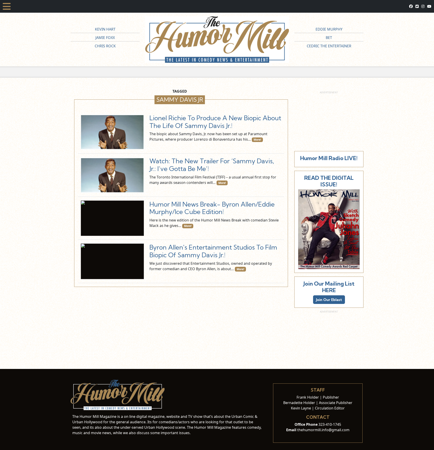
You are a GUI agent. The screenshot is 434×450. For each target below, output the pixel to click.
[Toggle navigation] (7, 6)
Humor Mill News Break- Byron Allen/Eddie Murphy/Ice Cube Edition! (212, 208)
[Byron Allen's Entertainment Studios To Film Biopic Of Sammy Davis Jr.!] (112, 261)
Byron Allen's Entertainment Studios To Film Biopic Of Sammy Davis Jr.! (213, 251)
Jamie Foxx (105, 37)
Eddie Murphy (329, 29)
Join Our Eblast (329, 299)
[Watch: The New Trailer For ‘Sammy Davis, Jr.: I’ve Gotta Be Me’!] (112, 175)
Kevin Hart (105, 29)
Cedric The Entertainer (329, 45)
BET (329, 37)
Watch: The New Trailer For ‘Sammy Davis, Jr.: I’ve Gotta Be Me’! (211, 165)
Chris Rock (105, 45)
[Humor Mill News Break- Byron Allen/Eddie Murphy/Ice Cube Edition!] (112, 218)
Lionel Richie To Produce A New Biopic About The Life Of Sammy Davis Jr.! (215, 122)
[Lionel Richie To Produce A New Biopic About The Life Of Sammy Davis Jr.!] (112, 132)
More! (257, 140)
